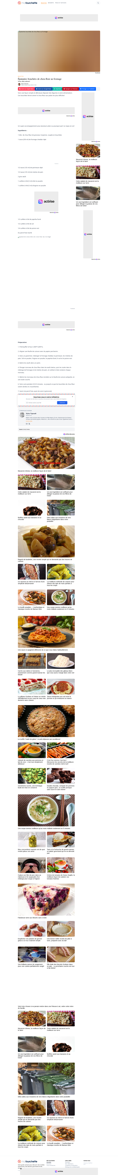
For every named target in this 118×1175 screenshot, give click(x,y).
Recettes (49, 1162)
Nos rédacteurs (69, 1164)
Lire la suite (29, 421)
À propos (67, 1162)
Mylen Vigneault (24, 83)
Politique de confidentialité (72, 1167)
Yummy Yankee (26, 429)
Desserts (49, 1164)
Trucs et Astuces (51, 1165)
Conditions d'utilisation (71, 1165)
